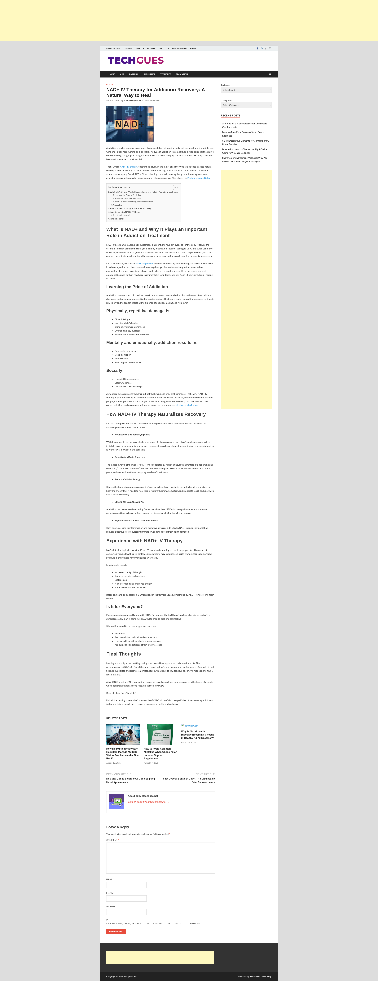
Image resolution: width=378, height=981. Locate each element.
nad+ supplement (145, 263)
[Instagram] (261, 48)
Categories (226, 100)
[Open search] (270, 74)
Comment (112, 840)
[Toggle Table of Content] (174, 187)
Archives (225, 85)
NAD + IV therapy (129, 166)
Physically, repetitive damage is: (128, 198)
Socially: (118, 205)
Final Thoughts (117, 218)
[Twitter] (270, 48)
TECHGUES (165, 74)
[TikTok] (266, 48)
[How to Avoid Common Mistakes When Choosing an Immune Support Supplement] (160, 735)
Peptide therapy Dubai (198, 177)
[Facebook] (257, 48)
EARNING (134, 74)
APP (122, 74)
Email (110, 893)
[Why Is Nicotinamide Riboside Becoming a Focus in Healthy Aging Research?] (189, 726)
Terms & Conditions (179, 48)
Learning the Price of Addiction (128, 195)
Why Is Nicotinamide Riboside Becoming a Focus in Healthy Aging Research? (197, 734)
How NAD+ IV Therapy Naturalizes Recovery (130, 208)
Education (182, 74)
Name (110, 879)
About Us (128, 48)
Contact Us (139, 48)
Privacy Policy (163, 48)
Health (109, 85)
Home (112, 74)
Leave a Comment (152, 100)
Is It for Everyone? (122, 215)
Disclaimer (150, 48)
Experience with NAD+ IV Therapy (126, 212)
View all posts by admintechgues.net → (148, 802)
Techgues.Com (130, 976)
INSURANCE (149, 74)
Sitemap (193, 48)
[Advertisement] (88, 20)
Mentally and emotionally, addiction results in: (134, 201)
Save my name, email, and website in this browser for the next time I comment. (153, 923)
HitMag (267, 976)
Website (111, 906)
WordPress (255, 976)
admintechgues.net (132, 100)
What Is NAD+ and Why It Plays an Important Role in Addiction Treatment (144, 192)
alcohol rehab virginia (187, 405)
